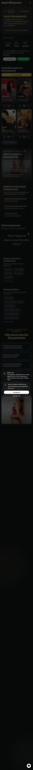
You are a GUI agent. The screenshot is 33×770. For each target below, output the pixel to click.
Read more (11, 388)
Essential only (16, 396)
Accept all (16, 392)
